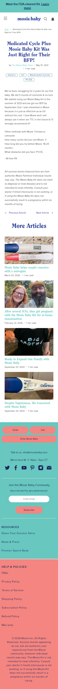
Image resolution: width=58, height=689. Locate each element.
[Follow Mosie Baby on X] (7, 468)
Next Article (42, 212)
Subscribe (29, 510)
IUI (22, 75)
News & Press (10, 542)
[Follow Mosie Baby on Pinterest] (32, 468)
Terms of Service (13, 590)
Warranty (7, 625)
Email (15, 430)
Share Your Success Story (18, 533)
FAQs (5, 573)
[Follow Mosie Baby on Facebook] (15, 468)
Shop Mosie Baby (29, 438)
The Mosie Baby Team (22, 65)
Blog (7, 29)
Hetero (12, 75)
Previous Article (17, 212)
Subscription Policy (14, 607)
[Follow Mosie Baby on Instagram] (40, 468)
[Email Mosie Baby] (49, 468)
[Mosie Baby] (29, 19)
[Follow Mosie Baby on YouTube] (24, 468)
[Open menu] (3, 18)
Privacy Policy (11, 581)
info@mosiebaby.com (35, 452)
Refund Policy (10, 616)
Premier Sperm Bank (15, 550)
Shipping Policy (12, 599)
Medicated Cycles (40, 75)
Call (43, 430)
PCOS (29, 79)
